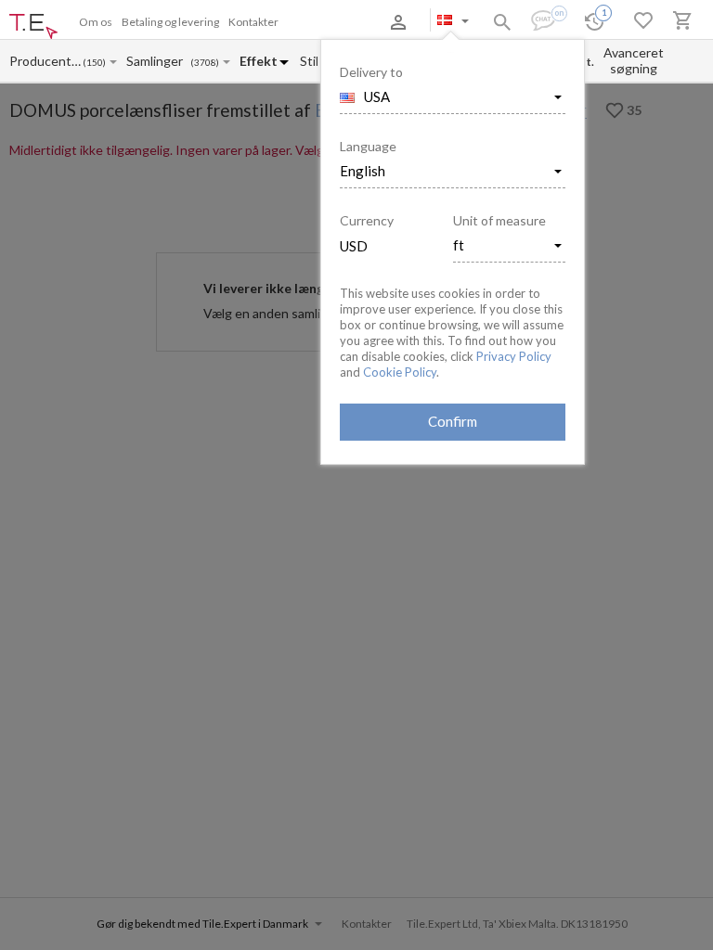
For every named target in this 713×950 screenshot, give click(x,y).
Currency (367, 220)
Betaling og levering (170, 22)
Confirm (452, 421)
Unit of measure (499, 220)
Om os (95, 22)
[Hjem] (33, 27)
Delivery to (371, 72)
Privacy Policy (513, 356)
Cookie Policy (399, 372)
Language (368, 146)
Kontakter (253, 22)
